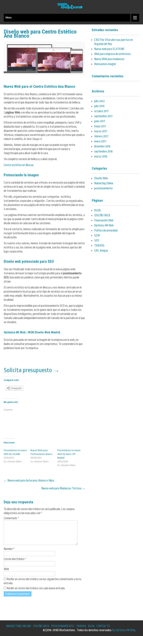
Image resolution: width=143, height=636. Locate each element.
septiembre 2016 (103, 151)
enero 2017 (100, 141)
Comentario (11, 518)
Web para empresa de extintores (112, 54)
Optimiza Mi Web (104, 225)
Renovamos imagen (105, 64)
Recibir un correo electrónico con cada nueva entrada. (36, 588)
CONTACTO (103, 626)
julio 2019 (99, 106)
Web (6, 569)
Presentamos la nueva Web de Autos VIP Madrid (68, 454)
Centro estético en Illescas (19, 165)
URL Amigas (101, 250)
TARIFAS (99, 245)
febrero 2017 (101, 136)
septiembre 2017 (103, 116)
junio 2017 (99, 121)
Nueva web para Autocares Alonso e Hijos (29, 480)
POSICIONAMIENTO (62, 626)
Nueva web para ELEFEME (109, 49)
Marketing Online (103, 183)
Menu (9, 17)
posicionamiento (103, 188)
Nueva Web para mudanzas (109, 59)
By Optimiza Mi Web (123, 630)
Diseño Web (101, 178)
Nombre (9, 549)
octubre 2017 (101, 111)
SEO (96, 240)
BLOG (97, 210)
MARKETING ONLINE (18, 626)
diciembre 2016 (102, 146)
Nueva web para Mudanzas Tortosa (63, 488)
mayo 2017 (100, 126)
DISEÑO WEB (102, 215)
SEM (97, 235)
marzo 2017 (100, 131)
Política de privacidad (105, 230)
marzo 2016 (100, 156)
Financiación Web (103, 220)
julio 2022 (99, 101)
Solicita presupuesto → (31, 369)
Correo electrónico (15, 559)
